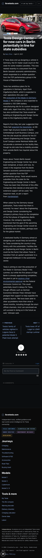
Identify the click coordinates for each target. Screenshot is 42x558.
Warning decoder (8, 506)
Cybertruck (6, 485)
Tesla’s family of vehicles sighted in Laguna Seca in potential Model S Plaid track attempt (10, 330)
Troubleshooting (7, 453)
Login (37, 363)
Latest (4, 520)
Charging (5, 446)
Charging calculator (8, 513)
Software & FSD (7, 456)
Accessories (6, 460)
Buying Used (6, 467)
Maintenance (6, 449)
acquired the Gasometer (22, 127)
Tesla (10, 34)
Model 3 (5, 481)
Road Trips (5, 464)
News (5, 34)
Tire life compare (8, 502)
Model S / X (6, 488)
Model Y (5, 477)
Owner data (6, 516)
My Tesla (5, 498)
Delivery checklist (8, 509)
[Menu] (39, 3)
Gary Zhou (8, 54)
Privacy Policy (8, 554)
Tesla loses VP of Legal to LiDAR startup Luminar (32, 327)
